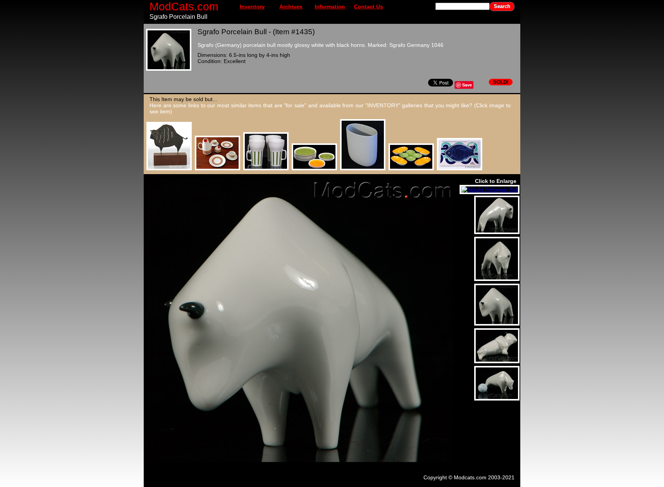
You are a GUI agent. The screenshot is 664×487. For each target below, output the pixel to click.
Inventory (252, 6)
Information (330, 6)
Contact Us (368, 6)
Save (467, 85)
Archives (290, 6)
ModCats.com (183, 6)
